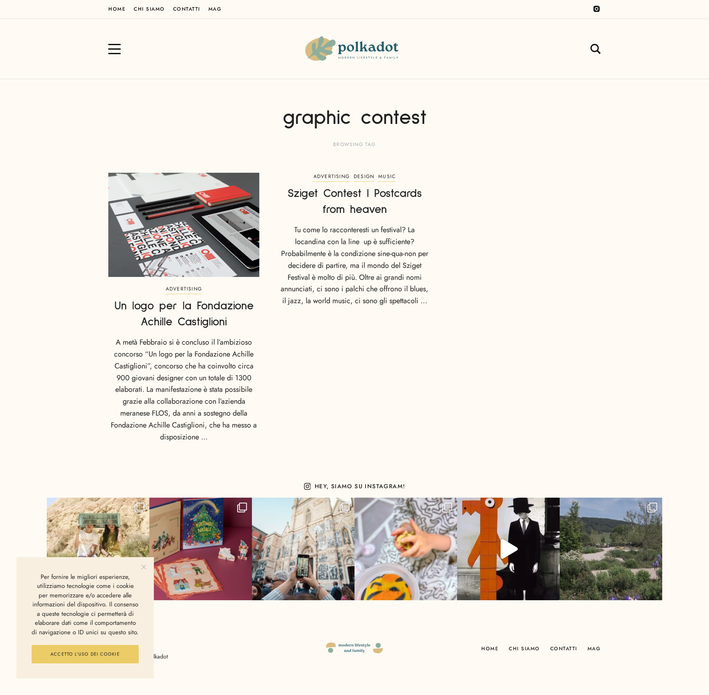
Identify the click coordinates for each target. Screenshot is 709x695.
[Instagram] (596, 9)
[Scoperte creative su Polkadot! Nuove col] (303, 549)
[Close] (144, 567)
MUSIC (387, 176)
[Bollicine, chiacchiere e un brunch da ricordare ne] (611, 549)
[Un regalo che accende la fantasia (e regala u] (405, 549)
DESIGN (364, 176)
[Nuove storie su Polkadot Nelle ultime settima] (98, 549)
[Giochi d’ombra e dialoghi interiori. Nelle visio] (508, 549)
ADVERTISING (184, 289)
